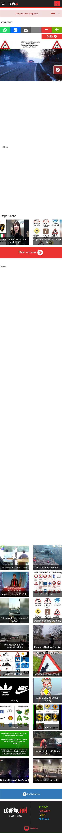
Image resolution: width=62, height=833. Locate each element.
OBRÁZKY (45, 810)
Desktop (34, 828)
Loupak (13, 3)
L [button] (57, 3)
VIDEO (45, 806)
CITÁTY (45, 818)
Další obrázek (28, 252)
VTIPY (43, 814)
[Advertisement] (31, 179)
